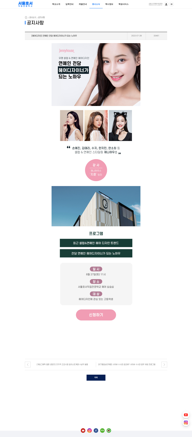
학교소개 (56, 4)
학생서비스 (123, 4)
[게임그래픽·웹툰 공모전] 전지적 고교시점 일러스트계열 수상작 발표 (62, 365)
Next (164, 364)
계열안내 (83, 4)
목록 (96, 378)
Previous (28, 364)
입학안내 (69, 4)
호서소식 (96, 4)
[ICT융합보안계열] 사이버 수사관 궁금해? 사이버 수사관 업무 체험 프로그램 (126, 365)
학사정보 (109, 4)
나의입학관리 (166, 4)
